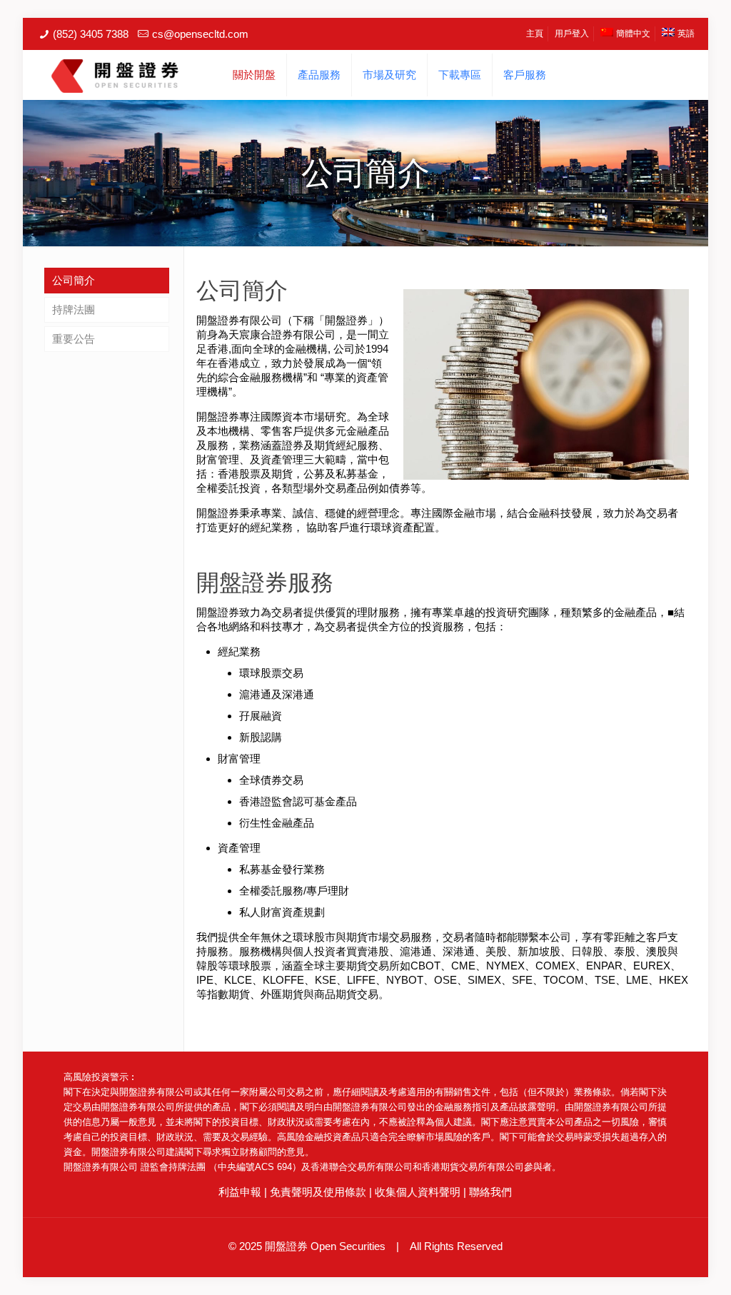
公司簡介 (73, 280)
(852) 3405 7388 (90, 34)
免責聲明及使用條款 (318, 1192)
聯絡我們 (490, 1192)
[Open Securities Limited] (115, 75)
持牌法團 (73, 309)
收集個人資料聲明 (417, 1192)
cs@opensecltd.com (200, 34)
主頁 (534, 34)
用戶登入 (572, 34)
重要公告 (73, 339)
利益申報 (239, 1192)
